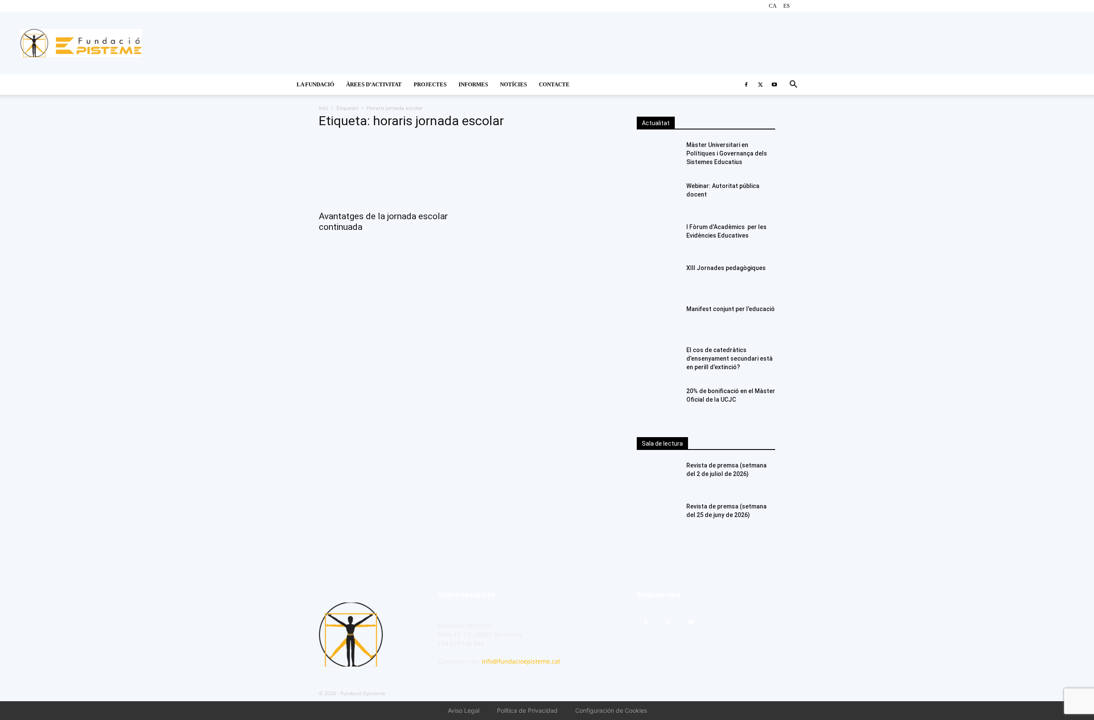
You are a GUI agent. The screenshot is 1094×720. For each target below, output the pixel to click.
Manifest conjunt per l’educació (730, 309)
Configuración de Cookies (611, 710)
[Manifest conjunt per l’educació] (658, 320)
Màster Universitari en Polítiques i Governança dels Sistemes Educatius (726, 153)
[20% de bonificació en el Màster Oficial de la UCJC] (658, 402)
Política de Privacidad (527, 710)
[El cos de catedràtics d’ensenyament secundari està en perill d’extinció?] (658, 361)
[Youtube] (774, 84)
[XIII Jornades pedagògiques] (658, 279)
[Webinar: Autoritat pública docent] (658, 197)
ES (786, 6)
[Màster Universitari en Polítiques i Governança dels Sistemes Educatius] (658, 155)
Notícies (513, 84)
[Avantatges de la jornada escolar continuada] (388, 171)
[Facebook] (746, 84)
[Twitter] (760, 84)
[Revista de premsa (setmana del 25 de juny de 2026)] (658, 517)
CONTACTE (554, 84)
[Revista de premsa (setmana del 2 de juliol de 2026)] (658, 476)
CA (772, 6)
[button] (793, 85)
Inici (323, 108)
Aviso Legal (463, 710)
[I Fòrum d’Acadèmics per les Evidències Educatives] (658, 238)
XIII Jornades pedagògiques (726, 267)
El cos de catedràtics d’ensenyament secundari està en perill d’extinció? (729, 358)
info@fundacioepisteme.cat (521, 661)
